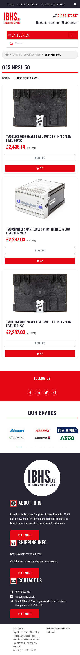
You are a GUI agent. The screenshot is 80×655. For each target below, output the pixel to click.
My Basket (71, 22)
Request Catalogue (27, 4)
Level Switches (32, 54)
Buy (41, 168)
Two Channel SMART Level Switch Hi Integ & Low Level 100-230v (38, 231)
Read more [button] (25, 535)
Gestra (16, 54)
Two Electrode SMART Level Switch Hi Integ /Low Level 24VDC (38, 138)
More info (40, 157)
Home (11, 4)
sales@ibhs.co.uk (25, 596)
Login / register (48, 22)
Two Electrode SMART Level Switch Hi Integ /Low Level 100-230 (38, 324)
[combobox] (42, 43)
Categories (20, 34)
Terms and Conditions (52, 4)
